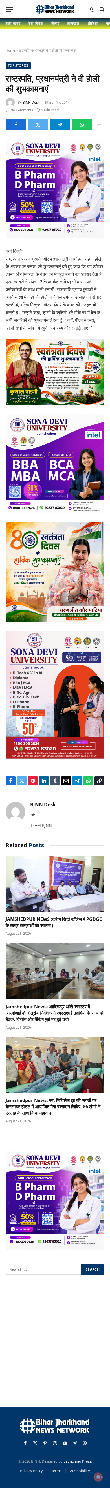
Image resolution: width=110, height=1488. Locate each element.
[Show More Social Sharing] (99, 124)
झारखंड (73, 23)
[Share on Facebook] (16, 124)
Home (10, 50)
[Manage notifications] (98, 1476)
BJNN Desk (31, 102)
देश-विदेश (35, 23)
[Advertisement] (55, 1342)
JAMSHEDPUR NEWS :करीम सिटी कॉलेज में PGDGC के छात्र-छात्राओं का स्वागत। (54, 922)
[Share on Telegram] (60, 124)
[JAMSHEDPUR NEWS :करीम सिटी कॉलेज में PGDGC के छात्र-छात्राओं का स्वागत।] (55, 884)
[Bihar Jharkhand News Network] (55, 9)
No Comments (21, 110)
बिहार (55, 23)
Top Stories (18, 65)
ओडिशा (92, 23)
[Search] (101, 9)
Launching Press (77, 1461)
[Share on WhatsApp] (82, 124)
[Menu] (9, 9)
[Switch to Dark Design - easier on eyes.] (92, 9)
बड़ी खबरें (13, 23)
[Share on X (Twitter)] (38, 124)
